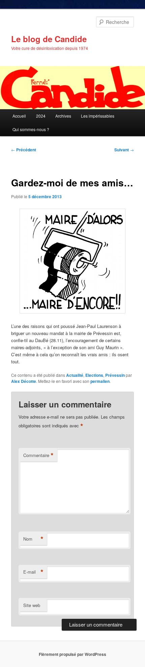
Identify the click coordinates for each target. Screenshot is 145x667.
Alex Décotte (23, 381)
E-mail (33, 572)
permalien (100, 381)
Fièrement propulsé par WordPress (72, 654)
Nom (33, 539)
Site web (31, 605)
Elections (94, 375)
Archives (63, 116)
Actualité (74, 375)
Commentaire (38, 455)
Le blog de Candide (49, 38)
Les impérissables (97, 116)
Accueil (19, 116)
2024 (41, 116)
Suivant (124, 150)
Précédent (23, 150)
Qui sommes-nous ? (30, 129)
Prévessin (115, 375)
